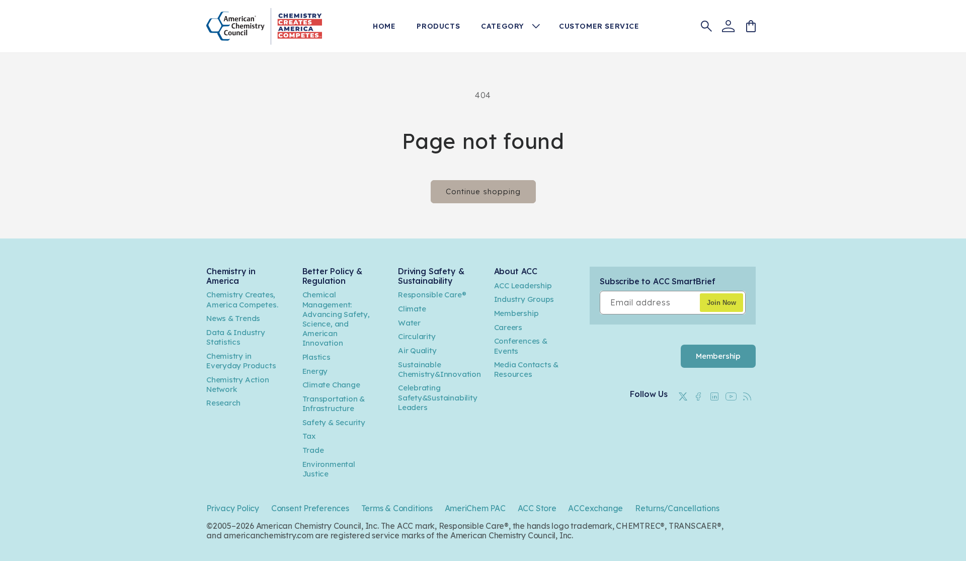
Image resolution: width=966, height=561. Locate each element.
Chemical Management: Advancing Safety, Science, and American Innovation (336, 319)
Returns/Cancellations (677, 508)
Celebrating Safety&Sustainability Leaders (437, 397)
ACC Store (537, 508)
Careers (508, 327)
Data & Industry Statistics (235, 337)
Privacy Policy (232, 508)
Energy (315, 371)
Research (223, 403)
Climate (412, 308)
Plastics (316, 357)
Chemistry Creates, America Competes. (242, 299)
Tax (308, 436)
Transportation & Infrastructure (333, 403)
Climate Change (331, 385)
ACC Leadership (523, 285)
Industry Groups (524, 299)
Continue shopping (483, 191)
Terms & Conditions (397, 508)
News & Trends (233, 319)
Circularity (417, 337)
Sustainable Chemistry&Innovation (439, 369)
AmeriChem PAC (475, 508)
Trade (313, 450)
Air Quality (417, 350)
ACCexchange (595, 508)
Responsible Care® (432, 295)
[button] (514, 26)
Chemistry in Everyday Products (241, 360)
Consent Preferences (310, 508)
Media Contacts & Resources (526, 369)
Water (409, 323)
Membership (516, 313)
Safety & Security (333, 422)
